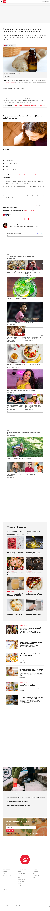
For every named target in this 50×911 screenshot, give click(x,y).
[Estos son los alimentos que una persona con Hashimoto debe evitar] (12, 644)
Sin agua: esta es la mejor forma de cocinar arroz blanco (34, 593)
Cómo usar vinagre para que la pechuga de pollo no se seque (15, 573)
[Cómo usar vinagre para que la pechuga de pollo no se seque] (15, 563)
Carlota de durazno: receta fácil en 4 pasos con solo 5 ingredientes (31, 654)
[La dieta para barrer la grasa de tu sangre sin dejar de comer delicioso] (12, 686)
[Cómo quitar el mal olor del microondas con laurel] (34, 605)
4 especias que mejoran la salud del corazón (14, 615)
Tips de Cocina (10, 550)
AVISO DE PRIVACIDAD (34, 833)
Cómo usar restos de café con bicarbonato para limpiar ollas (34, 573)
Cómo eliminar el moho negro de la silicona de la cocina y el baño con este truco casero (26, 797)
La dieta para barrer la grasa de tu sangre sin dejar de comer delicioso (31, 684)
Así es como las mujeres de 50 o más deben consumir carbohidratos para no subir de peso (31, 670)
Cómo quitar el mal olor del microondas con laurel (33, 615)
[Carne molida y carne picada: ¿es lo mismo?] (15, 542)
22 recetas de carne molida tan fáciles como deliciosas (19, 809)
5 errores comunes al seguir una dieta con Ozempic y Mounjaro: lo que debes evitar (31, 698)
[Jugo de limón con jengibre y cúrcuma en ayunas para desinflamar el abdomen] (15, 583)
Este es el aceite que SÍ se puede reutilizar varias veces (34, 553)
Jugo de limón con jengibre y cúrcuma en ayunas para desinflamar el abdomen (15, 594)
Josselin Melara (15, 225)
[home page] (4, 1)
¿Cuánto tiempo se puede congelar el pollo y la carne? (19, 805)
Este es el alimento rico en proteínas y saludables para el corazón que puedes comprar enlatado (30, 628)
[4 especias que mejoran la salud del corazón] (15, 605)
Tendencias (22, 695)
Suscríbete (45, 1)
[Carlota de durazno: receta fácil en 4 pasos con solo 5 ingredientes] (12, 657)
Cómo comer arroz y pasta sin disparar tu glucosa (17, 812)
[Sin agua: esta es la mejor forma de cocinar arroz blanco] (34, 583)
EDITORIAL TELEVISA (40, 900)
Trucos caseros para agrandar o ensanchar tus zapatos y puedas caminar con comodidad (23, 793)
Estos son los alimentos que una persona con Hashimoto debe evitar (31, 643)
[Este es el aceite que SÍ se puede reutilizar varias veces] (34, 542)
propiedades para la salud (9, 82)
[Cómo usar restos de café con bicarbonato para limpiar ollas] (34, 563)
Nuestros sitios (22, 869)
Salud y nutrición (10, 591)
